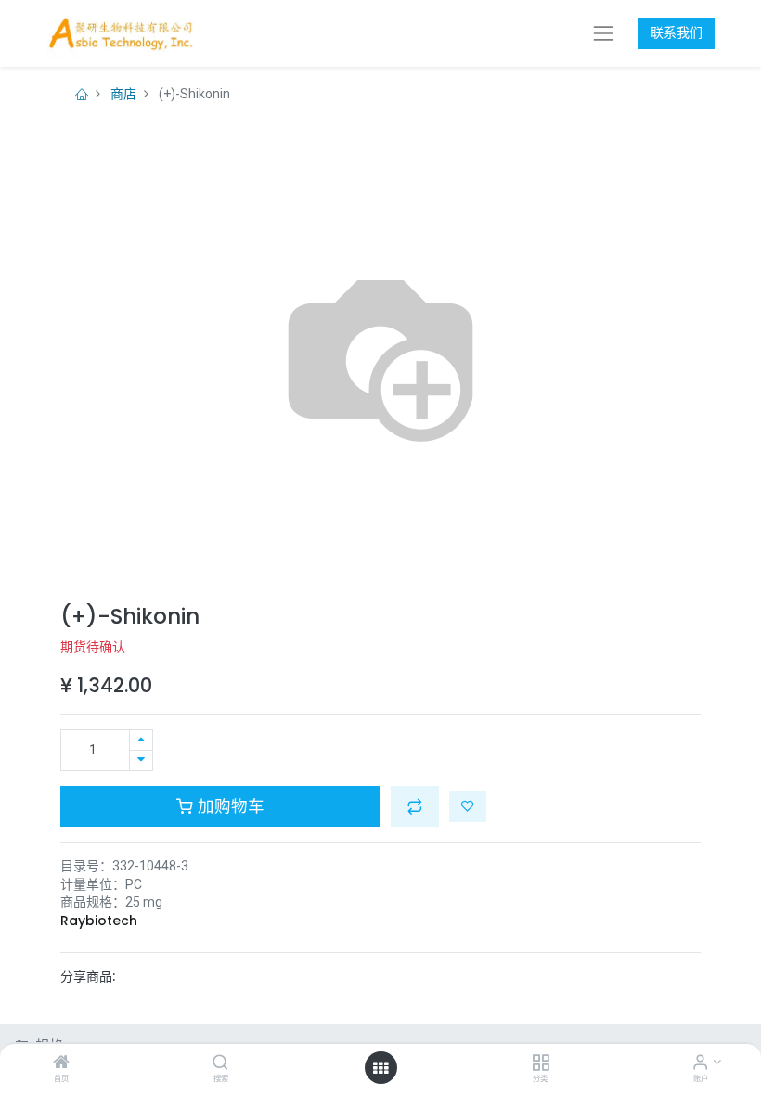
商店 (123, 93)
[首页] (61, 1063)
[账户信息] (700, 1063)
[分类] (540, 1063)
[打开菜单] (380, 1068)
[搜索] (220, 1063)
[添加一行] (141, 740)
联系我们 (677, 32)
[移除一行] (141, 760)
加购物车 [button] (228, 806)
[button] (415, 806)
